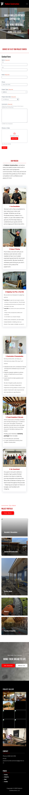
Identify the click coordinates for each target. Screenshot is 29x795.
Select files (14, 138)
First (3, 62)
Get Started (8, 665)
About (5, 779)
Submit (4, 147)
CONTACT (5, 751)
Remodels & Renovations (10, 532)
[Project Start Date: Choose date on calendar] (17, 99)
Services (6, 774)
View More (8, 513)
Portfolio (6, 781)
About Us (21, 665)
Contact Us (6, 777)
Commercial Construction (11, 552)
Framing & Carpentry (9, 631)
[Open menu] (27, 4)
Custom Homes (8, 591)
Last (3, 67)
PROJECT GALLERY (8, 689)
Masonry (6, 611)
